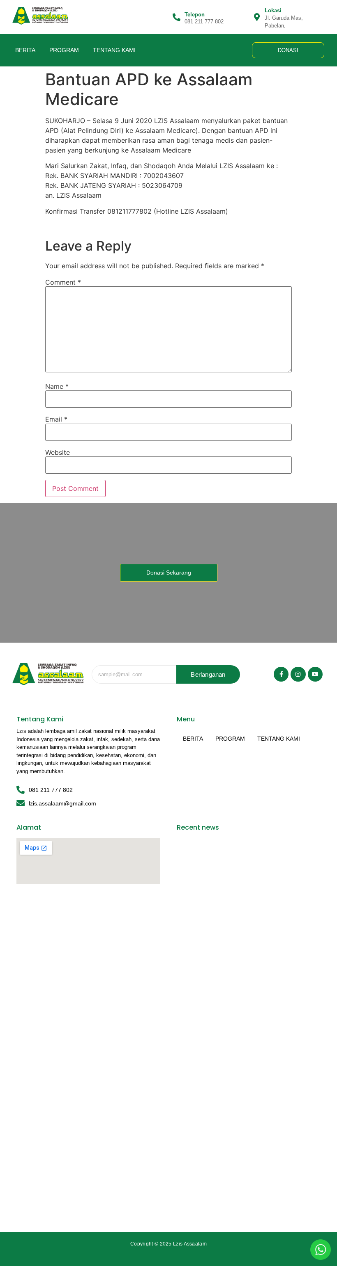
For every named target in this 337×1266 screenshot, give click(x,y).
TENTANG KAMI (114, 50)
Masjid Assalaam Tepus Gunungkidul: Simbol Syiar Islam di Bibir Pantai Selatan (249, 1200)
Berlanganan (208, 674)
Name (57, 386)
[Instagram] (298, 674)
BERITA (25, 50)
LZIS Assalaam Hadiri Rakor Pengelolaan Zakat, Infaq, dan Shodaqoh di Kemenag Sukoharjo (246, 989)
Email (56, 419)
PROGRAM (64, 50)
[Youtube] (315, 674)
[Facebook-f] (281, 674)
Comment (63, 282)
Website (57, 452)
